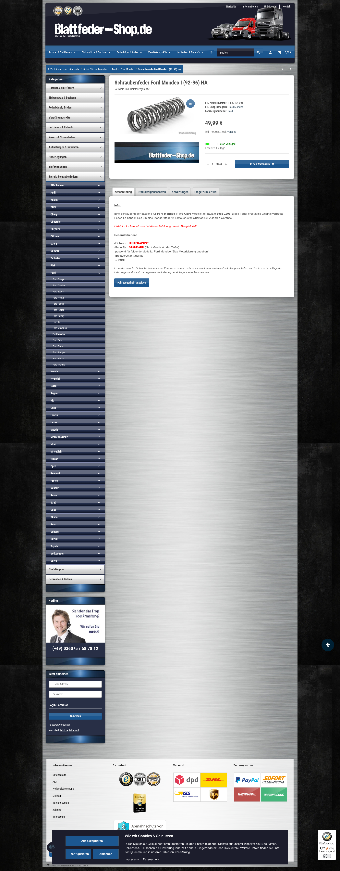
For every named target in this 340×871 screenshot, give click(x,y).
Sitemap (57, 795)
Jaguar (54, 393)
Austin (54, 199)
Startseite (231, 6)
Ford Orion (58, 340)
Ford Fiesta (58, 297)
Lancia (54, 415)
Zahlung (57, 809)
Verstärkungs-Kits (59, 117)
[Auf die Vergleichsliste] (190, 103)
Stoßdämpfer (56, 569)
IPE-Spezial (270, 6)
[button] (270, 52)
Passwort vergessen (59, 724)
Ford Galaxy (58, 315)
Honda (54, 371)
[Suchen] (258, 52)
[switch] (327, 856)
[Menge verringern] (208, 164)
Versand (231, 131)
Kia (52, 400)
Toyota (54, 546)
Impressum (132, 859)
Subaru (55, 531)
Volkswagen (57, 553)
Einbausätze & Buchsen (62, 97)
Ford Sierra (58, 358)
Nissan (54, 458)
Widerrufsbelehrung (63, 788)
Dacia (54, 243)
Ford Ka (56, 322)
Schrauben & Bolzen (60, 579)
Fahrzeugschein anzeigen (131, 282)
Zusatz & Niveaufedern (62, 137)
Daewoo (55, 250)
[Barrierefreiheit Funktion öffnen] (328, 645)
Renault (55, 488)
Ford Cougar (59, 279)
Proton (54, 480)
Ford (53, 272)
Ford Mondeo (236, 107)
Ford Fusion (58, 309)
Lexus (54, 422)
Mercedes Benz (59, 437)
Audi (53, 192)
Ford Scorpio (59, 352)
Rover (54, 495)
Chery (54, 214)
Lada (53, 407)
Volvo (54, 560)
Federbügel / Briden (60, 107)
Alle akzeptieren (92, 840)
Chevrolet (56, 221)
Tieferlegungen (58, 167)
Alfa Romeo (57, 185)
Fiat (53, 265)
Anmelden (75, 716)
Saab (53, 502)
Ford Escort (58, 291)
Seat (53, 509)
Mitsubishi (56, 451)
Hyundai (55, 378)
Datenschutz (151, 859)
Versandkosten (61, 802)
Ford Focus (58, 303)
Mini (53, 444)
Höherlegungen (58, 157)
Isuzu (53, 386)
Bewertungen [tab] (180, 192)
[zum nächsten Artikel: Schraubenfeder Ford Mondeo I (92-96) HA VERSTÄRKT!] (282, 69)
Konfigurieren (79, 853)
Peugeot (55, 473)
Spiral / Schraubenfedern (63, 176)
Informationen (250, 6)
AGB (55, 781)
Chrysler (55, 229)
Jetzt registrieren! (69, 730)
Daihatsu (55, 258)
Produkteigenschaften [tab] (152, 192)
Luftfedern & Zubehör (61, 127)
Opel (53, 466)
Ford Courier (59, 285)
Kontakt (287, 6)
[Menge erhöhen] (226, 164)
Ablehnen (105, 853)
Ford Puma (58, 346)
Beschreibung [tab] (123, 192)
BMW (53, 207)
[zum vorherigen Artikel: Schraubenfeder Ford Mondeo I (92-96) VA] (290, 69)
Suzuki (54, 539)
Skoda (54, 517)
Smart (54, 524)
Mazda (54, 429)
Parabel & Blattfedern (61, 88)
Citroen (55, 236)
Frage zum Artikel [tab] (205, 192)
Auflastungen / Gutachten (64, 147)
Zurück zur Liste (58, 69)
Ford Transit (59, 364)
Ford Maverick (60, 328)
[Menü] (333, 832)
